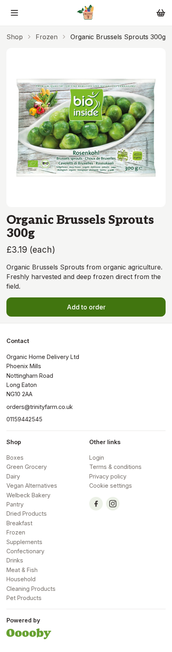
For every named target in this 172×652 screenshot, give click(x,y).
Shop (14, 37)
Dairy (13, 476)
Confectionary (25, 551)
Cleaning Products (31, 588)
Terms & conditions (115, 466)
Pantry (15, 504)
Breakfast (19, 523)
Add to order (86, 307)
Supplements (24, 541)
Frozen (47, 37)
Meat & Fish (22, 569)
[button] (14, 13)
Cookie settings (110, 485)
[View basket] (161, 13)
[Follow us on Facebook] (96, 503)
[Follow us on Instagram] (113, 503)
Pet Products (24, 597)
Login (96, 457)
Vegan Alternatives (31, 485)
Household (21, 579)
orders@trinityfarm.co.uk (39, 406)
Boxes (15, 457)
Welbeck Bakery (28, 495)
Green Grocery (26, 466)
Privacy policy (107, 476)
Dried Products (26, 513)
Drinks (14, 560)
